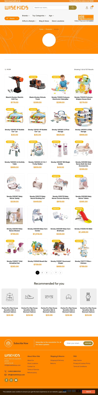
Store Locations (58, 21)
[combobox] (51, 8)
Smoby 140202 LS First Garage (60, 130)
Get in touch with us (11, 1)
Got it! (88, 392)
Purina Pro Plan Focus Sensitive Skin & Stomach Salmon (10, 310)
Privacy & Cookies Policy (81, 363)
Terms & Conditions (80, 366)
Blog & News (44, 21)
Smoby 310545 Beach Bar (37, 261)
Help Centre (77, 360)
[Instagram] (11, 380)
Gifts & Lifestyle (28, 21)
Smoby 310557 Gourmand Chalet (60, 262)
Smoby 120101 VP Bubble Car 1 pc (37, 130)
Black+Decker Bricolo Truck (37, 98)
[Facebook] (6, 380)
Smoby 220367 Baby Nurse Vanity (14, 197)
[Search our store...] (73, 8)
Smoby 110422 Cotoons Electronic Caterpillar (60, 98)
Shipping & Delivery (57, 360)
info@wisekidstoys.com (12, 365)
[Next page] (60, 273)
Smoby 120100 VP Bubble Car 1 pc (14, 130)
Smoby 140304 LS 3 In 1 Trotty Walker (38, 163)
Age (50, 16)
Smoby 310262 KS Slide (83, 229)
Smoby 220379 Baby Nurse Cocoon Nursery (60, 197)
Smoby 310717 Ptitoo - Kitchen (83, 262)
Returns (53, 363)
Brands (25, 16)
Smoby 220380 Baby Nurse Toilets (83, 197)
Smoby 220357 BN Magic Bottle (60, 163)
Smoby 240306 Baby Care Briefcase (60, 230)
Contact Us (31, 366)
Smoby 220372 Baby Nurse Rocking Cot (37, 197)
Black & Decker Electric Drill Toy (14, 98)
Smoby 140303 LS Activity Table (14, 163)
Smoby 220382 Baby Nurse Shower (14, 230)
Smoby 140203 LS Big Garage (83, 130)
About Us (30, 360)
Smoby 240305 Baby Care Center (37, 230)
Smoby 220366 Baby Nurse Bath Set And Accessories (83, 164)
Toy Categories (38, 16)
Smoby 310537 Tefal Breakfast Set (14, 262)
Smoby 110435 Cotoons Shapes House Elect (83, 98)
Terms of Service (33, 369)
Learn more (62, 392)
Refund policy (32, 372)
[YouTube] (16, 380)
